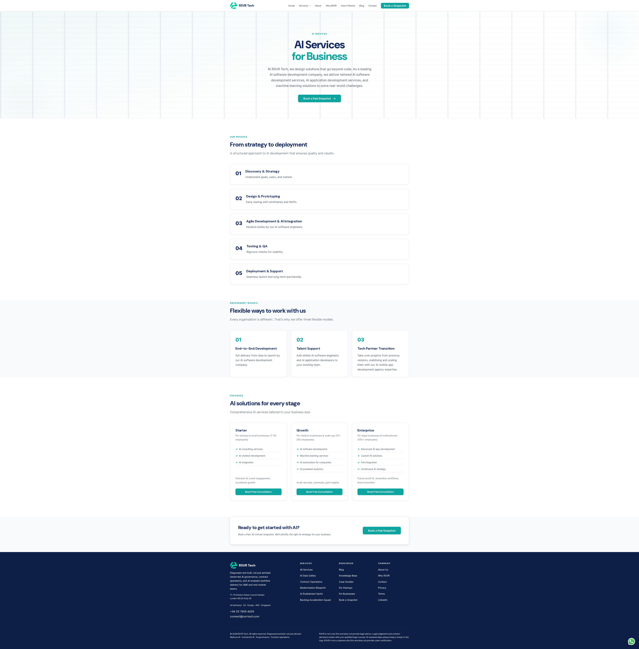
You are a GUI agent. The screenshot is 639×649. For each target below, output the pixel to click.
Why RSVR (331, 5)
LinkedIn (382, 599)
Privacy (382, 587)
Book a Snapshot (395, 5)
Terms (381, 593)
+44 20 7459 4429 (242, 611)
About (318, 5)
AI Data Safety (308, 575)
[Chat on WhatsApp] (631, 641)
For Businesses (347, 593)
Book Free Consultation (258, 491)
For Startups (345, 587)
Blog (361, 5)
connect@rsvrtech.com (244, 616)
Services (303, 5)
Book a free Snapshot (317, 98)
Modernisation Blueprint (313, 587)
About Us (383, 569)
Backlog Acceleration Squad (315, 599)
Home (291, 5)
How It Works (348, 5)
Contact (372, 5)
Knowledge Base (348, 575)
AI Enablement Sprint (311, 593)
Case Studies (346, 581)
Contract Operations (311, 581)
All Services (306, 569)
